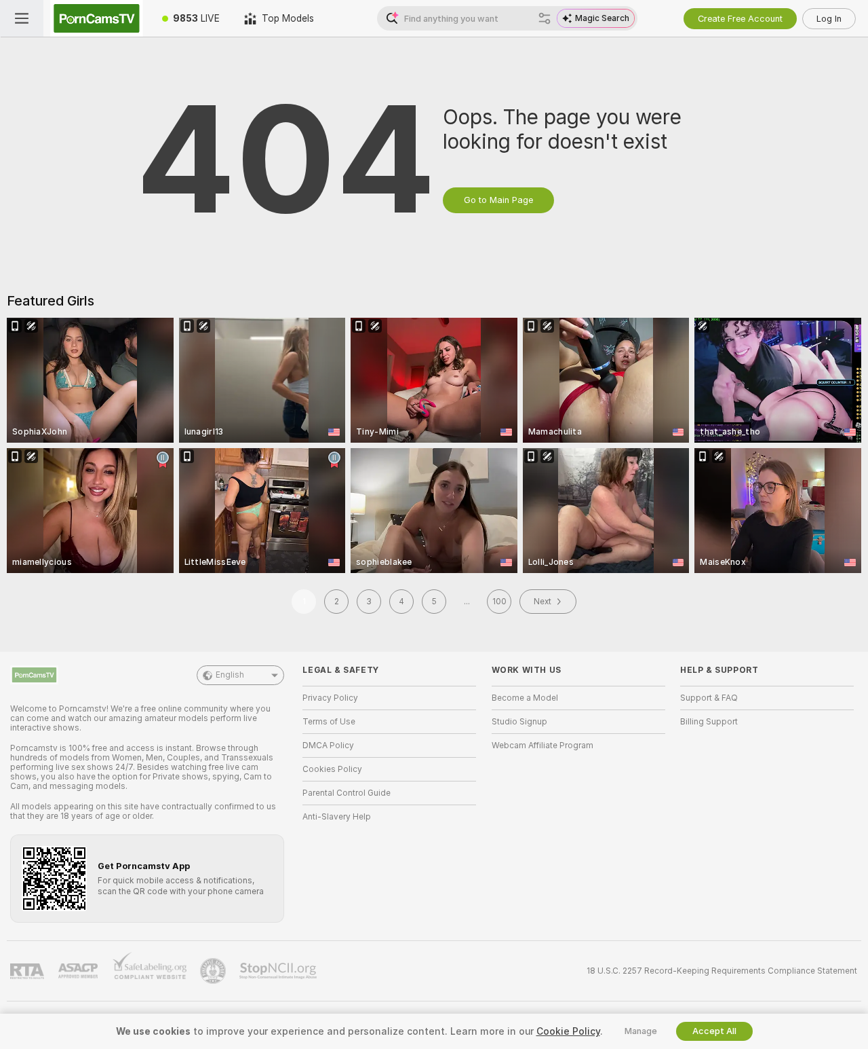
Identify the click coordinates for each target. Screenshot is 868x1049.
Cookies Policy (332, 769)
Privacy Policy (330, 698)
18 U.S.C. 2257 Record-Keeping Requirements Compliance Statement (722, 971)
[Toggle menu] (21, 18)
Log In (829, 19)
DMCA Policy (328, 745)
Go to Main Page (498, 200)
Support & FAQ (709, 698)
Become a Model (525, 698)
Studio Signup (519, 721)
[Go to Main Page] (96, 18)
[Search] (544, 18)
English (230, 675)
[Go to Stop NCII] (279, 971)
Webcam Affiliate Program (542, 745)
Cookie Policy (568, 1031)
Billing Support (709, 721)
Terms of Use (328, 721)
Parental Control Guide (346, 793)
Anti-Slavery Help (336, 817)
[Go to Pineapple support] (214, 971)
